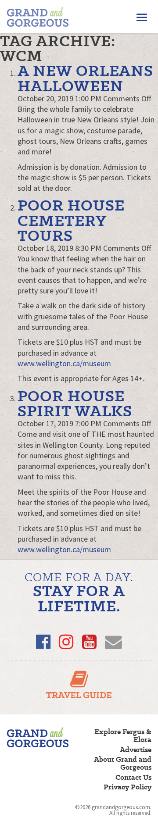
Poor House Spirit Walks (75, 403)
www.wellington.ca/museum (64, 363)
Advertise (135, 750)
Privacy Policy (127, 787)
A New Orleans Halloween (85, 78)
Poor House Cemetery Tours (71, 220)
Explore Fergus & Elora (122, 736)
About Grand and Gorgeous (122, 763)
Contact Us (133, 778)
